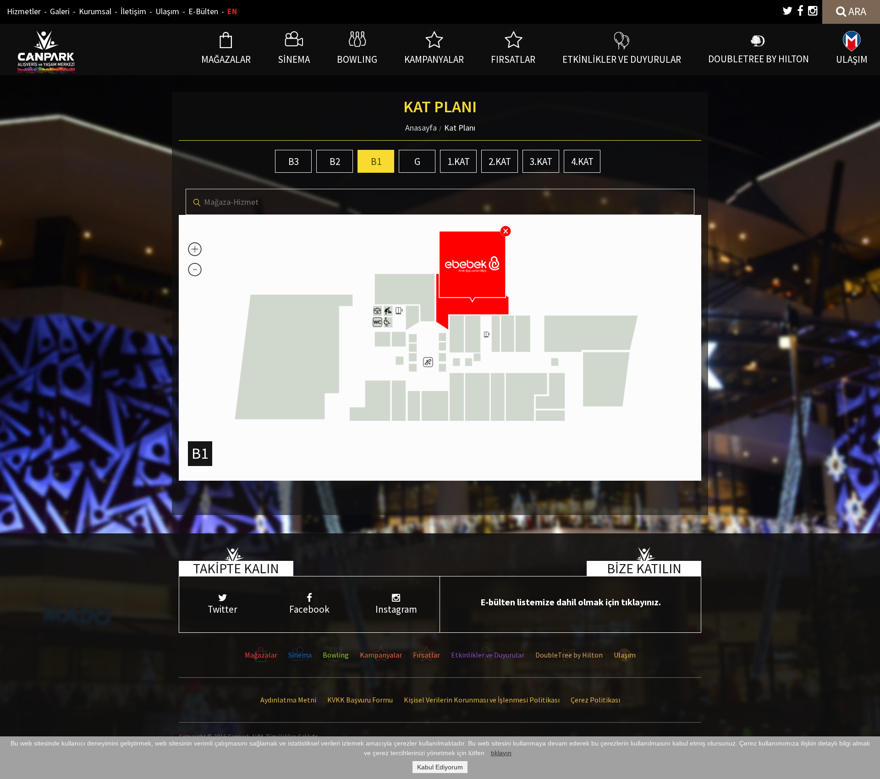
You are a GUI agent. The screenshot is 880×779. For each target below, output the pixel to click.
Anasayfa (421, 127)
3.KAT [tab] (541, 161)
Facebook (309, 609)
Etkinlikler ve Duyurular (487, 654)
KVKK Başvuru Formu (360, 699)
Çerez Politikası (595, 699)
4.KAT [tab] (582, 161)
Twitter (222, 609)
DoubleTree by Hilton (569, 654)
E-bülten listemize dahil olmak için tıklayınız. (570, 602)
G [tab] (417, 161)
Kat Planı (459, 127)
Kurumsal (95, 11)
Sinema (300, 654)
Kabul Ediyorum (440, 767)
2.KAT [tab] (500, 161)
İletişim (133, 11)
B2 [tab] (335, 161)
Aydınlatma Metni (288, 699)
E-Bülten (203, 11)
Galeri (60, 11)
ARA (856, 11)
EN (232, 11)
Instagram (396, 609)
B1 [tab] (376, 161)
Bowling (336, 654)
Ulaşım (167, 11)
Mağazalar (261, 654)
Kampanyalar (381, 654)
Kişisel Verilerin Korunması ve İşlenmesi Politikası (482, 699)
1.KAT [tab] (458, 161)
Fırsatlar (426, 654)
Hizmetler (24, 11)
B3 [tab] (293, 161)
